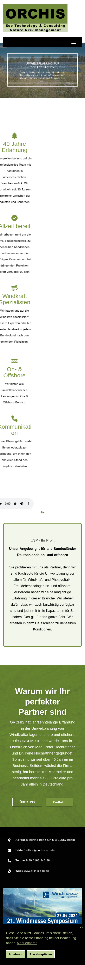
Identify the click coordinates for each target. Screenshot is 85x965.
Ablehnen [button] (15, 954)
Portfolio (59, 802)
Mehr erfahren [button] (27, 943)
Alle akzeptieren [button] (41, 954)
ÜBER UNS (27, 802)
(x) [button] (80, 927)
